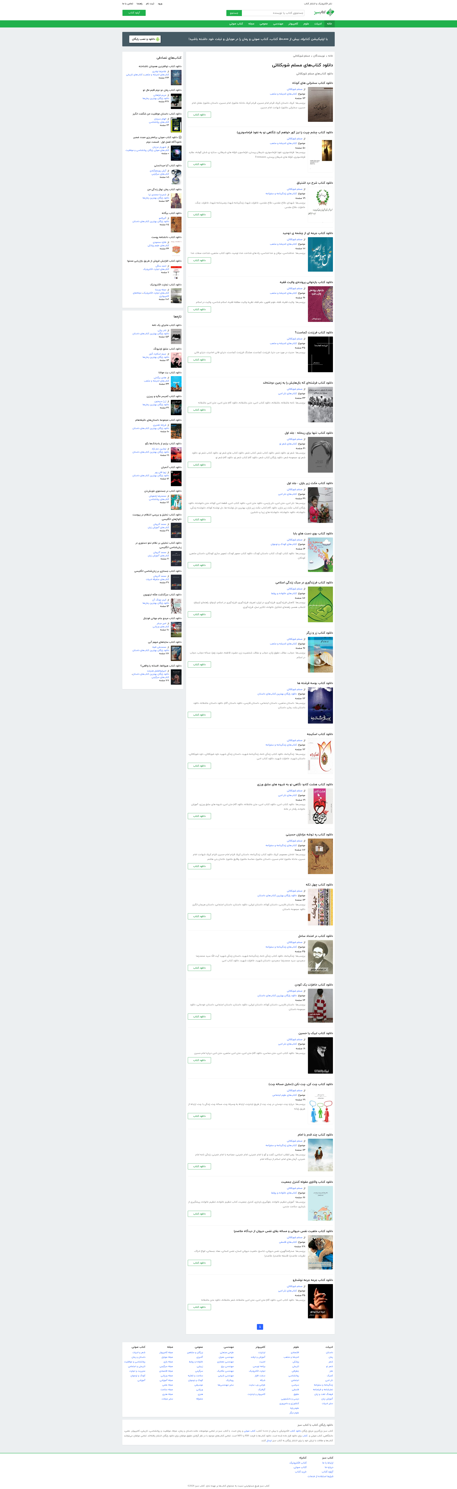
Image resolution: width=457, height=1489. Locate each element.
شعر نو (290, 453)
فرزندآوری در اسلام (227, 602)
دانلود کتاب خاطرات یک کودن (314, 985)
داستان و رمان (138, 1357)
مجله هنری (167, 1394)
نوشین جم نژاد (159, 448)
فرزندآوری (248, 607)
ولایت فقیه (288, 302)
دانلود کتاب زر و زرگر (319, 633)
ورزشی (199, 1389)
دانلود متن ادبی (254, 503)
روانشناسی (293, 1375)
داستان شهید (298, 758)
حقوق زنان (274, 653)
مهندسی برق (227, 1366)
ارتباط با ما (327, 1463)
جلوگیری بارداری (263, 1202)
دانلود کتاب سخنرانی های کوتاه (312, 83)
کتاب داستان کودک (264, 553)
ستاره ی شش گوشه (206, 152)
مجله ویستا (160, 289)
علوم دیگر (294, 1412)
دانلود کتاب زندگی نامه (271, 754)
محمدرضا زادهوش (157, 496)
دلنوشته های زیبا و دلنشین (265, 512)
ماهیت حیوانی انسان (246, 1251)
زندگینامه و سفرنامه (323, 1385)
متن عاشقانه (245, 402)
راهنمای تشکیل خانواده (278, 607)
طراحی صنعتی (227, 1352)
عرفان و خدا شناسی (271, 253)
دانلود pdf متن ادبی (228, 402)
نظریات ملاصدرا (297, 1256)
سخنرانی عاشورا (289, 107)
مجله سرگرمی (166, 1366)
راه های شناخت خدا (250, 253)
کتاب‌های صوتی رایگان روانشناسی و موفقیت (147, 150)
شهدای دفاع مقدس (284, 203)
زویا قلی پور (160, 472)
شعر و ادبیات (138, 1352)
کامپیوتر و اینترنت (256, 1394)
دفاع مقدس (266, 203)
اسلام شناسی (220, 302)
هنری (200, 1394)
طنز (331, 1371)
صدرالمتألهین (287, 1251)
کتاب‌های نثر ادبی (287, 393)
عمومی (264, 24)
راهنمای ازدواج (201, 602)
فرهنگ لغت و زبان (323, 1394)
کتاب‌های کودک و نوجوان (284, 544)
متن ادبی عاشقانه (207, 402)
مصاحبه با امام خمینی (223, 1154)
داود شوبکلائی (196, 754)
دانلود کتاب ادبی (261, 402)
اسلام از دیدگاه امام (270, 1159)
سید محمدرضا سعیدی (284, 960)
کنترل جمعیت (246, 1202)
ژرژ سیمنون (160, 401)
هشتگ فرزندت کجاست (239, 352)
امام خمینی (242, 1154)
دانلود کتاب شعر (265, 453)
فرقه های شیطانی (227, 152)
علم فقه (259, 302)
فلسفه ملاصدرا (280, 1256)
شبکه (262, 1380)
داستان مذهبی (286, 703)
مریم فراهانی (159, 95)
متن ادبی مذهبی (232, 1053)
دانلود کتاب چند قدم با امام (315, 1135)
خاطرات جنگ (202, 203)
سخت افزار (260, 1375)
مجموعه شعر (290, 457)
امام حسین (225, 103)
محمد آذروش (159, 524)
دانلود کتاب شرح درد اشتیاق (315, 183)
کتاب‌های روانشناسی (159, 122)
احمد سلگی (160, 266)
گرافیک (261, 1389)
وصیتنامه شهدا (218, 203)
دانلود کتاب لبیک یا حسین (315, 1033)
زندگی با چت (204, 1104)
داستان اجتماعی (268, 703)
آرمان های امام (289, 1159)
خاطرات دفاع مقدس (295, 207)
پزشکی (296, 1361)
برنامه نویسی (259, 1366)
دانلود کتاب (199, 114)
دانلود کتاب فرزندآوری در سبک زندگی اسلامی (304, 583)
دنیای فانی (199, 352)
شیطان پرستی (256, 152)
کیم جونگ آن (159, 600)
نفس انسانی (228, 1251)
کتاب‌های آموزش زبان (158, 527)
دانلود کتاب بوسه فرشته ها (315, 683)
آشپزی (199, 1357)
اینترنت (261, 1352)
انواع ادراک (200, 1251)
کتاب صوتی (236, 24)
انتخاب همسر (298, 607)
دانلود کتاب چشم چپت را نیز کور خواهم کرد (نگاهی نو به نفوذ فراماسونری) (285, 132)
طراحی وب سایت (257, 1385)
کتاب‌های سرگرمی (160, 174)
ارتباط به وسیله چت (234, 1104)
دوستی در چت (275, 1104)
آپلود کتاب (134, 12)
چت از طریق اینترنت (256, 1104)
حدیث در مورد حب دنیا (282, 352)
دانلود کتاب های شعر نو (232, 453)
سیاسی (295, 1385)
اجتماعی (295, 1380)
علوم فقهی (270, 302)
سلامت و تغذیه (195, 1375)
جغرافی (295, 1371)
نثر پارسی (269, 503)
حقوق (296, 1394)
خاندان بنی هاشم (216, 859)
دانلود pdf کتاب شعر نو (246, 457)
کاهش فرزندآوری (285, 602)
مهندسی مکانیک (225, 1371)
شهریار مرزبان (159, 147)
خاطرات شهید (282, 758)
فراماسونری (288, 152)
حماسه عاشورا (248, 859)
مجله (251, 24)
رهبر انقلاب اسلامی (284, 1154)
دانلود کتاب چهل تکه (319, 885)
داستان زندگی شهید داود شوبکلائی (223, 754)
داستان (282, 707)
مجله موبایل (167, 1357)
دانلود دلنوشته (287, 512)
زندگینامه (289, 754)
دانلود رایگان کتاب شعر (271, 457)
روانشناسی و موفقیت (134, 1361)
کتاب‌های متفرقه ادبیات (157, 579)
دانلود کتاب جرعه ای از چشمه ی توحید (308, 233)
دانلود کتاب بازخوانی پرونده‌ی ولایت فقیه (306, 282)
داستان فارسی (251, 703)
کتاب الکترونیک (298, 1463)
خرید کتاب (301, 1471)
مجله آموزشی (166, 1380)
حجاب (291, 653)
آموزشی (141, 1380)
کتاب (304, 1435)
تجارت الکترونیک (257, 1371)
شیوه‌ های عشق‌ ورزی (211, 804)
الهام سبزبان (160, 119)
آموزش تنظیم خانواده (283, 1202)
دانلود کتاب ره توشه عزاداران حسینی (309, 835)
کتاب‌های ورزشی (161, 626)
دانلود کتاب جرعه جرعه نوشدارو (313, 1280)
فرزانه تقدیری (159, 425)
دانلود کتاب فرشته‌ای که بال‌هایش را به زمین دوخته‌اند (298, 383)
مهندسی (278, 24)
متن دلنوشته (202, 503)
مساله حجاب (203, 653)
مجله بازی (168, 1361)
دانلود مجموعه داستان (294, 909)
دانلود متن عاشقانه (210, 1300)
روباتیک (230, 1380)
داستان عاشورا (211, 103)
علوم (306, 24)
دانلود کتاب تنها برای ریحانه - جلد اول (309, 433)
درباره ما (329, 1467)
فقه (279, 302)
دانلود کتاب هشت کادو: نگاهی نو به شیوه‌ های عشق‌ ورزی (295, 784)
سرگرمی (199, 1371)
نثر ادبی (290, 503)
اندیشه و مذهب (291, 1357)
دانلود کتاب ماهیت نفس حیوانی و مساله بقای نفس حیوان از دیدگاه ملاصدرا (283, 1231)
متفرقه (199, 1399)
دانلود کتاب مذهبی (221, 253)
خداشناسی (288, 253)
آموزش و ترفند (258, 1357)
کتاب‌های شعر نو (288, 444)
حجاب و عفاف (260, 653)
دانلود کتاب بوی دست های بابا (313, 533)
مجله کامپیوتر (166, 1352)
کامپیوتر (293, 24)
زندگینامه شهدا (236, 203)
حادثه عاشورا (238, 103)
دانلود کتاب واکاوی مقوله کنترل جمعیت (307, 1182)
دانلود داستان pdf (233, 703)
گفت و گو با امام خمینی (261, 1154)
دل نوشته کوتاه (215, 508)
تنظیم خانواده (209, 1202)
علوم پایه (294, 1408)
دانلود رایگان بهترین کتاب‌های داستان (150, 221)
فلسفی (295, 1389)
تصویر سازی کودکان (216, 553)
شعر (331, 1361)
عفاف (284, 653)
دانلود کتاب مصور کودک (240, 553)
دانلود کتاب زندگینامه (261, 854)
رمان (289, 707)
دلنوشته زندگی (198, 508)
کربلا (292, 103)
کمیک (330, 1375)
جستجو (234, 13)
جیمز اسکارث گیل (157, 354)
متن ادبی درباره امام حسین (208, 1053)
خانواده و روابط (196, 1361)
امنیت (262, 1361)
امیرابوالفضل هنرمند (156, 671)
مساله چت (217, 1104)
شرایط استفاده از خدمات (320, 1476)
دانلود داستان (240, 904)
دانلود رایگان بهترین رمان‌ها (156, 98)
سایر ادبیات (327, 1403)
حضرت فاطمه (231, 653)
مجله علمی (167, 1385)
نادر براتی (162, 330)
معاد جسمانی (213, 1251)
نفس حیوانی (272, 1251)
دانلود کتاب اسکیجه (320, 734)
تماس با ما (127, 3)
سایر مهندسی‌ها (226, 1385)
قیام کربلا (251, 103)
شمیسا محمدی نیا (157, 194)
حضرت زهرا (217, 653)
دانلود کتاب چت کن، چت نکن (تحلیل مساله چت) (301, 1084)
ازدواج (213, 602)
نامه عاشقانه (287, 402)
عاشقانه (276, 402)
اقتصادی (295, 1352)
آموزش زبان (327, 1399)
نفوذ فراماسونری (273, 152)
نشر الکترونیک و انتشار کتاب (318, 3)
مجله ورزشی (167, 1375)
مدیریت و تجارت (137, 1371)
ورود (160, 3)
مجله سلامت (166, 1389)
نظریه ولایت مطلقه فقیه (240, 302)
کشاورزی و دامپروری (289, 1403)
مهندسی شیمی (226, 1375)
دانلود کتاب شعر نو (208, 453)
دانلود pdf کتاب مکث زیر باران (262, 508)
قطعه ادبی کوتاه (218, 503)
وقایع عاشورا (233, 859)
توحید (235, 253)
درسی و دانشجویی (290, 1399)
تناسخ (261, 1251)
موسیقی (198, 1385)
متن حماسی (269, 1053)
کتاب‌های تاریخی (134, 74)
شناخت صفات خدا (200, 253)
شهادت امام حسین (270, 107)
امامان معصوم (287, 854)
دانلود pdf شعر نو (224, 457)
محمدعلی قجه (159, 647)
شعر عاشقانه (228, 1300)
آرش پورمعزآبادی (158, 170)
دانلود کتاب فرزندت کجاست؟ (314, 332)
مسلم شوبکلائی (294, 89)
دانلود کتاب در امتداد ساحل (315, 936)
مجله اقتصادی (166, 1371)
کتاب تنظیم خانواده (227, 1202)
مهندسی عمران (226, 1357)
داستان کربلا (282, 103)
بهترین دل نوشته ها (234, 508)
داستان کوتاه (271, 904)
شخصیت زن (245, 653)
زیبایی (200, 1366)
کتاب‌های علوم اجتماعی (284, 1095)
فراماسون (243, 152)
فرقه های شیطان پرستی (280, 157)
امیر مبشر (161, 623)
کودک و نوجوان (195, 1380)
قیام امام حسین (266, 103)
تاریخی (295, 1366)
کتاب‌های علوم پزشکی (158, 245)
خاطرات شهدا (252, 203)
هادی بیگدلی (160, 377)
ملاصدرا (268, 1256)
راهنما (139, 3)
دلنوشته (301, 512)
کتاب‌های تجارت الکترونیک (156, 269)
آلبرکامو (162, 218)
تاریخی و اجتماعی (136, 1366)
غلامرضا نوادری (159, 71)
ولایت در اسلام (203, 302)
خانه (329, 24)
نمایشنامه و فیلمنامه (323, 1389)
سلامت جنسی (290, 1206)
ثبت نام (150, 3)
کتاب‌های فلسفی (288, 1242)
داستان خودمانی (205, 1004)
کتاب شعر (250, 453)
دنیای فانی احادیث (216, 352)
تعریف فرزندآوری (246, 602)
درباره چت (289, 1104)
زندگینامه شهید (250, 754)
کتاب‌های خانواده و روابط (284, 593)
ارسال (269, 1440)
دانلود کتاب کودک (285, 553)
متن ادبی (280, 503)
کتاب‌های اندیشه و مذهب (156, 74)
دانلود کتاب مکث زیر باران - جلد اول (310, 483)
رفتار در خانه (290, 809)
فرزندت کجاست (261, 352)
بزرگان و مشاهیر (195, 1352)
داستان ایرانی (256, 904)
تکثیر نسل (260, 607)
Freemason (260, 157)
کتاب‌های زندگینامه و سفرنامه (281, 193)
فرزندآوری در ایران (266, 602)
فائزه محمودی (159, 242)
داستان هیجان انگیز (203, 904)
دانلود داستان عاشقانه (211, 703)
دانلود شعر (280, 453)
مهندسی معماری (225, 1361)
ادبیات (318, 24)
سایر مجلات (167, 1399)
